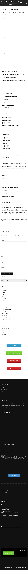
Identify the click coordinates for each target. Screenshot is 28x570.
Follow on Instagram (15, 475)
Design (3, 302)
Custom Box (11, 205)
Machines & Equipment (6, 309)
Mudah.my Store (4, 387)
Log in (3, 485)
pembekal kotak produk (6, 213)
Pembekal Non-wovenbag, (19, 403)
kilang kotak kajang (8, 207)
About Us (4, 292)
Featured (3, 14)
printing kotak (14, 213)
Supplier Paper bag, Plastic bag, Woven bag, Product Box (10, 4)
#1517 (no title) (5, 290)
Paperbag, (12, 403)
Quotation (4, 334)
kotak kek (6, 210)
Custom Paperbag (7, 317)
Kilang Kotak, (6, 407)
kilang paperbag (17, 209)
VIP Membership (5, 338)
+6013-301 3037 (5, 193)
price (3, 332)
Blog (24, 12)
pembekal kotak (22, 212)
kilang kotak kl (15, 207)
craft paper (6, 205)
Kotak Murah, (12, 407)
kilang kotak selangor (9, 209)
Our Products (4, 315)
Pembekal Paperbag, (5, 403)
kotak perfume (4, 212)
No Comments (18, 12)
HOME (3, 305)
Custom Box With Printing (12, 10)
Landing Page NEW (5, 307)
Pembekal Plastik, (4, 405)
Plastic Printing (6, 322)
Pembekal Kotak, (11, 405)
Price (3, 330)
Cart (2, 296)
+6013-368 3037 (5, 190)
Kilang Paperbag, (19, 405)
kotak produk (10, 212)
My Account (4, 311)
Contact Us (4, 300)
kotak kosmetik (11, 210)
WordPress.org (5, 492)
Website (2, 267)
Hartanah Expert (4, 389)
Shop (3, 336)
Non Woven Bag (5, 313)
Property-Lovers (4, 391)
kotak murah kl (24, 210)
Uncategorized (9, 14)
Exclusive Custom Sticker (21, 220)
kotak (23, 209)
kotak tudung (16, 212)
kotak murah (17, 210)
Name (2, 256)
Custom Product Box (7, 319)
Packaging (4, 326)
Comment (3, 240)
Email (2, 262)
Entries (4, 488)
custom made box (18, 205)
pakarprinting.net (10, 2)
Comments (5, 490)
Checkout (4, 298)
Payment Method (5, 328)
